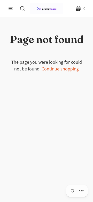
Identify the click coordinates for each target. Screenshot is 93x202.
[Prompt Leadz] (46, 8)
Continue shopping (60, 69)
